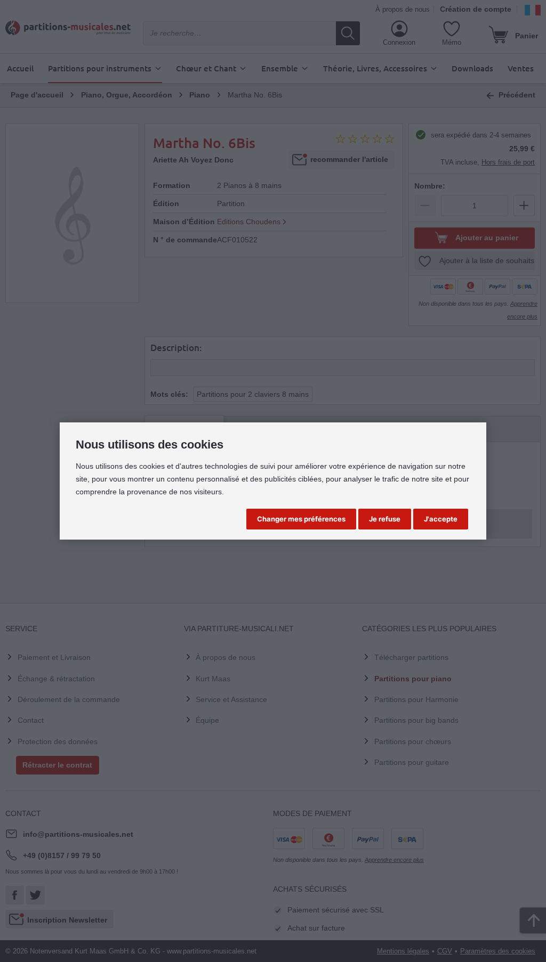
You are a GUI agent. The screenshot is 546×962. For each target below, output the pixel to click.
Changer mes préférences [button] (301, 519)
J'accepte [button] (440, 519)
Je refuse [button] (384, 519)
